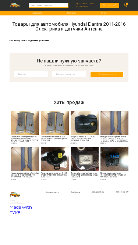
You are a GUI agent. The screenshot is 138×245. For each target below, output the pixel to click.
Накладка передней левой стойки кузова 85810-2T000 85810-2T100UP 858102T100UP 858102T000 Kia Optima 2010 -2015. (25, 175)
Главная (12, 18)
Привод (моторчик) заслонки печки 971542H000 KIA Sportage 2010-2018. (84, 175)
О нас (103, 13)
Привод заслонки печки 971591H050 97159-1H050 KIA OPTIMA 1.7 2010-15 (113, 175)
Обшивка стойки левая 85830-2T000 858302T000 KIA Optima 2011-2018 (54, 138)
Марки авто (37, 13)
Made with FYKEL (21, 209)
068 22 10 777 (83, 6)
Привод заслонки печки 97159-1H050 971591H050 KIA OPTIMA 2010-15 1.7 (54, 175)
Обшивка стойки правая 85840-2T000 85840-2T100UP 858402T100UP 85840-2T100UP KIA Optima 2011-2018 (24, 139)
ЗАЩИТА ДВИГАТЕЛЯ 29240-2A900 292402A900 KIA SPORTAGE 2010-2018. (83, 138)
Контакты (71, 13)
